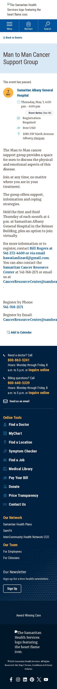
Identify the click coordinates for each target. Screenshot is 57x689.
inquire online (39, 370)
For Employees (12, 551)
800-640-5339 (19, 383)
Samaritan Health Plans (17, 524)
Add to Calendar (21, 332)
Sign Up (12, 589)
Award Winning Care (28, 615)
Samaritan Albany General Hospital (35, 92)
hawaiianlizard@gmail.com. (26, 258)
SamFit (7, 531)
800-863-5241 (19, 360)
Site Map (19, 665)
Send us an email (19, 401)
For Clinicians (11, 558)
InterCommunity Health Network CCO (26, 537)
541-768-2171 (13, 307)
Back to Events (14, 37)
